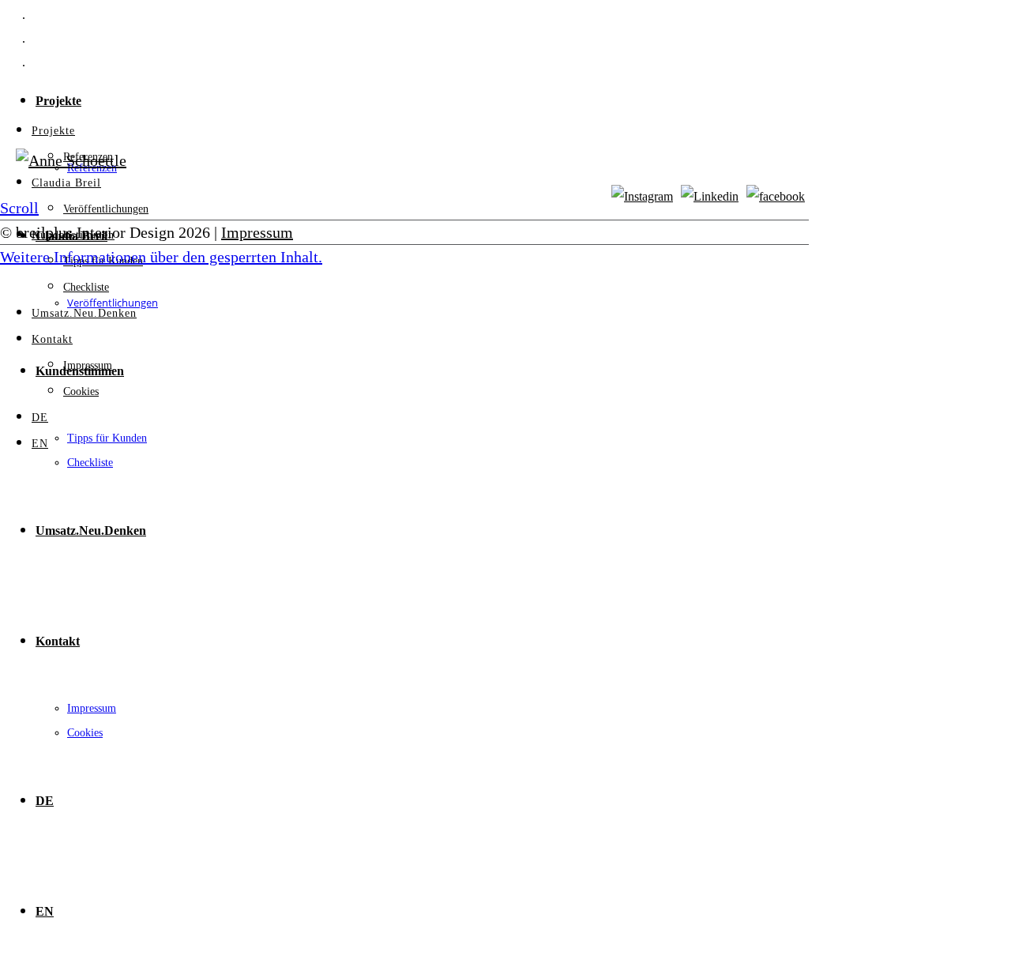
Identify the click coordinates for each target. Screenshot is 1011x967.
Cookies (85, 733)
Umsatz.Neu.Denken (91, 530)
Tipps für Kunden (107, 438)
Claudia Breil (66, 183)
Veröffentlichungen (105, 209)
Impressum (91, 708)
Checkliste (90, 462)
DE (45, 800)
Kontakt (58, 641)
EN (45, 911)
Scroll (19, 207)
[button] (161, 256)
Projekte (58, 100)
